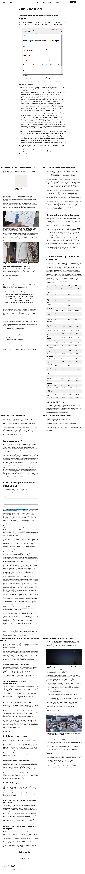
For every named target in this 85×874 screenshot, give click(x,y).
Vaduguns (49, 385)
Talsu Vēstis (49, 383)
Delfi (63, 734)
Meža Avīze (49, 319)
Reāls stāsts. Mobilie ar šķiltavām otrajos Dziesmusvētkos (58, 638)
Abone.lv (78, 228)
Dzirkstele (49, 342)
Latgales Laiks (50, 356)
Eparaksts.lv (26, 835)
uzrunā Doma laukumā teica (67, 197)
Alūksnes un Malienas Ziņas (49, 327)
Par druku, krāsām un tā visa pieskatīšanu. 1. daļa (12, 415)
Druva (48, 340)
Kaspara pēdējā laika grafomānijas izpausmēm (66, 739)
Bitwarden (18, 713)
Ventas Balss (49, 387)
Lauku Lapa (49, 316)
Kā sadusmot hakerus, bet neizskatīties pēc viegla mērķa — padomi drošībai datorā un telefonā (19, 639)
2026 (78, 263)
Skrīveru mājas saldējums (59, 194)
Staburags (49, 378)
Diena (48, 297)
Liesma (48, 358)
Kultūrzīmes (49, 308)
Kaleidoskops (50, 347)
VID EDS (33, 835)
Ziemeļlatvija (49, 397)
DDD (48, 294)
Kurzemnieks (50, 353)
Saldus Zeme (49, 376)
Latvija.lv (21, 835)
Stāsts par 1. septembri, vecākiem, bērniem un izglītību (57, 415)
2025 (74, 263)
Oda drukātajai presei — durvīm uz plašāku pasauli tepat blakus (59, 167)
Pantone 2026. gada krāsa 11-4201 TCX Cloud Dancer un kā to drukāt (17, 167)
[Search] (73, 2)
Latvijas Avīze (50, 310)
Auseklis (49, 330)
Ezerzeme (49, 345)
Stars (48, 380)
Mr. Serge (7, 2)
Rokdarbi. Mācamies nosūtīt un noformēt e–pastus (38, 17)
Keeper (23, 713)
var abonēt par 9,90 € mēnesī (66, 247)
